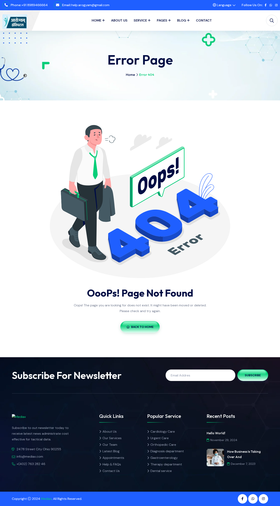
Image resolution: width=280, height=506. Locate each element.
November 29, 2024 (223, 440)
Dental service (161, 471)
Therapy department (166, 464)
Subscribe (253, 375)
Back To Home (142, 327)
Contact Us (111, 471)
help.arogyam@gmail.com (90, 5)
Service (140, 20)
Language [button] (223, 5)
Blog (181, 20)
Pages (162, 20)
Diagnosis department (167, 451)
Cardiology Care (162, 431)
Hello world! (216, 433)
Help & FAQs (111, 464)
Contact (204, 20)
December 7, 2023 (243, 464)
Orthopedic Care (163, 444)
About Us (119, 20)
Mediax (46, 499)
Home (96, 20)
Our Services (112, 438)
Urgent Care (159, 438)
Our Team (109, 444)
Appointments (113, 458)
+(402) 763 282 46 (31, 464)
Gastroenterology (164, 458)
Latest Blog (111, 451)
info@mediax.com (30, 456)
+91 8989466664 (35, 5)
